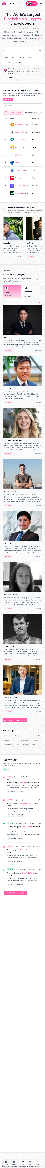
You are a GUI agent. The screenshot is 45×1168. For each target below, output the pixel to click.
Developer (27, 736)
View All (6, 99)
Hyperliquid (19, 193)
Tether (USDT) (20, 140)
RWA (17, 744)
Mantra (23, 782)
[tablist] (22, 112)
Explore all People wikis (13, 720)
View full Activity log (14, 893)
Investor (36, 740)
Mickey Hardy (25, 803)
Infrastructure (25, 740)
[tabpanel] (22, 156)
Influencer (18, 749)
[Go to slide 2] (39, 302)
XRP (16, 155)
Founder (7, 736)
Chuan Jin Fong (26, 850)
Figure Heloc (20, 186)
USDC (17, 163)
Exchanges (18, 62)
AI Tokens (21, 58)
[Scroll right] (40, 238)
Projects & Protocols (20, 777)
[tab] (13, 112)
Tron (17, 178)
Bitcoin (30, 58)
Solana (34, 744)
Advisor (6, 740)
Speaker (37, 736)
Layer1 (28, 749)
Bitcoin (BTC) (20, 125)
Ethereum (8, 62)
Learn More (13, 76)
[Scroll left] (5, 238)
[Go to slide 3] (41, 302)
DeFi (12, 58)
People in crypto (19, 800)
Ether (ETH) (19, 132)
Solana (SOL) (20, 170)
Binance (18, 147)
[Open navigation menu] (41, 3)
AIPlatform (7, 749)
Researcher (8, 744)
